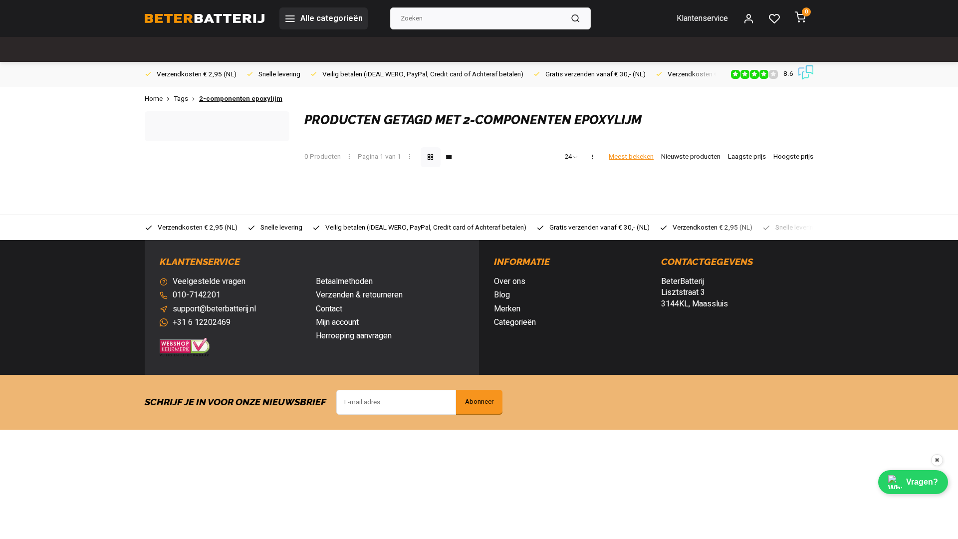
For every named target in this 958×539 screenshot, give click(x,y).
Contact (329, 308)
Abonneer (479, 402)
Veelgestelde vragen (209, 281)
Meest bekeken (631, 157)
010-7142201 (197, 294)
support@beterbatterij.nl (214, 308)
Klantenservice (702, 18)
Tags (181, 99)
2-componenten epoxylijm (240, 99)
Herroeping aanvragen (354, 335)
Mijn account (337, 322)
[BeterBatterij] (204, 18)
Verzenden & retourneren (359, 294)
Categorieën (515, 322)
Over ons (509, 281)
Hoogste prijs (793, 157)
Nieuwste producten (690, 157)
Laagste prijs (747, 157)
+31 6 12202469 (202, 322)
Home (154, 99)
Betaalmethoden (344, 281)
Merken (507, 308)
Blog (502, 294)
